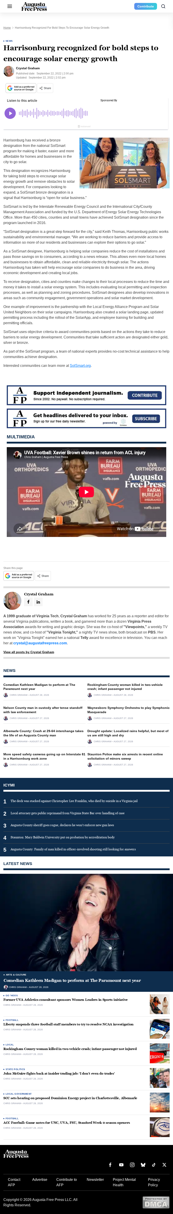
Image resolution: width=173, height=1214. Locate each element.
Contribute (145, 6)
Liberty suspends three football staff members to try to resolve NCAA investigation (68, 1024)
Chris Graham (18, 695)
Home (7, 27)
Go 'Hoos (12, 995)
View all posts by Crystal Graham (28, 652)
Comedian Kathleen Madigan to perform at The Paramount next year (72, 980)
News (9, 41)
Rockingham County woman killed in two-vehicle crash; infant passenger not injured (70, 1049)
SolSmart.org (80, 366)
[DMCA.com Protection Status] (156, 1202)
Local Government (19, 1094)
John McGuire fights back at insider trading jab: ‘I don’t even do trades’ (59, 1073)
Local (10, 1044)
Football (12, 1020)
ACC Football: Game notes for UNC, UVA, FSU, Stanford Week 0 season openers (66, 1123)
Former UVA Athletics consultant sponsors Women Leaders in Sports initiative (65, 1000)
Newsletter (95, 1180)
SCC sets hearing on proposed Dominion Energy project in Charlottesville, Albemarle (70, 1098)
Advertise (39, 1180)
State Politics (15, 1069)
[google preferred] (21, 88)
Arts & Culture (16, 975)
